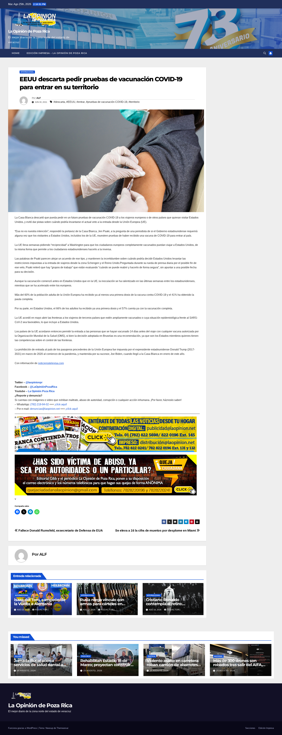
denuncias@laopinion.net (45, 408)
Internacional (27, 72)
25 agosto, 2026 (26, 671)
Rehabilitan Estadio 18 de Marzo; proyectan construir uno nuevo (105, 664)
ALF (38, 97)
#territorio (134, 102)
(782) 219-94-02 (39, 404)
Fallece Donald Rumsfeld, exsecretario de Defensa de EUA (60, 530)
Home (15, 53)
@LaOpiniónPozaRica (43, 386)
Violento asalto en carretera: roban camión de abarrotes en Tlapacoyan (173, 664)
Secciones (250, 728)
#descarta (59, 102)
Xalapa (18, 656)
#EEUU (70, 102)
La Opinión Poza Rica (41, 391)
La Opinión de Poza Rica (29, 31)
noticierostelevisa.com (51, 363)
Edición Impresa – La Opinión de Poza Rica (57, 53)
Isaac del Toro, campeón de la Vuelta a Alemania (39, 601)
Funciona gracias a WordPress (23, 728)
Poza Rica (85, 656)
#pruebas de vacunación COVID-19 (106, 102)
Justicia (151, 656)
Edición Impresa (266, 728)
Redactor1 (42, 610)
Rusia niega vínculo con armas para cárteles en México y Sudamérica (102, 603)
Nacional (218, 656)
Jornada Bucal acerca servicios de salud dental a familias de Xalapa (38, 664)
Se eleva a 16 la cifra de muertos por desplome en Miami (156, 530)
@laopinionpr (34, 382)
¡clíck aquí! (61, 404)
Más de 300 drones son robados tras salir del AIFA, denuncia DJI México (237, 664)
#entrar (81, 102)
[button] (264, 53)
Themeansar (62, 728)
